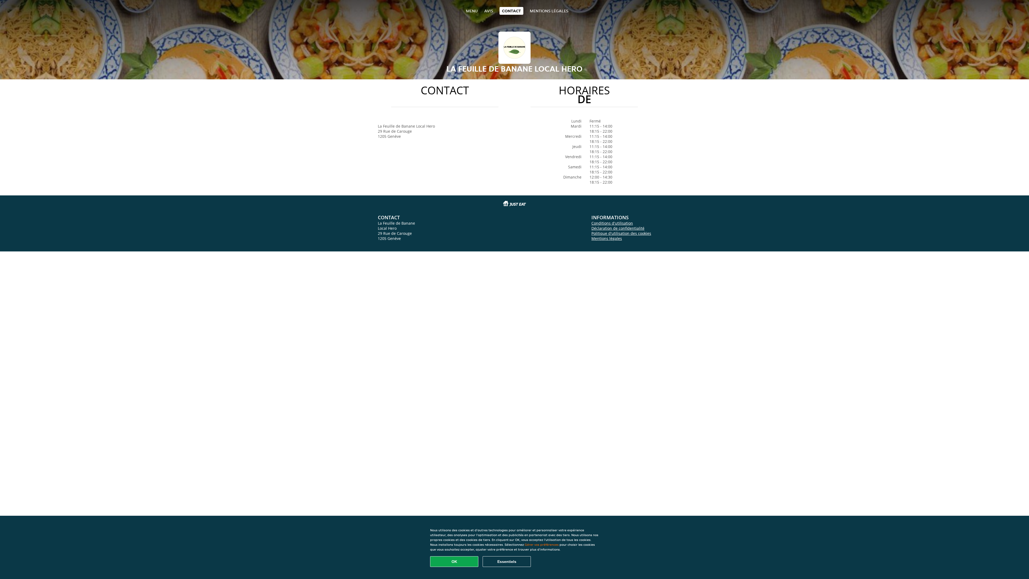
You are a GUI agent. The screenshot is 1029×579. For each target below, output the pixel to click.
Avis (488, 11)
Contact (511, 11)
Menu (472, 11)
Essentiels (506, 561)
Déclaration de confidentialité (617, 228)
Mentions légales (549, 11)
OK (454, 561)
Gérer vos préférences (542, 545)
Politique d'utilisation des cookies (621, 233)
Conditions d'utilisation (612, 223)
